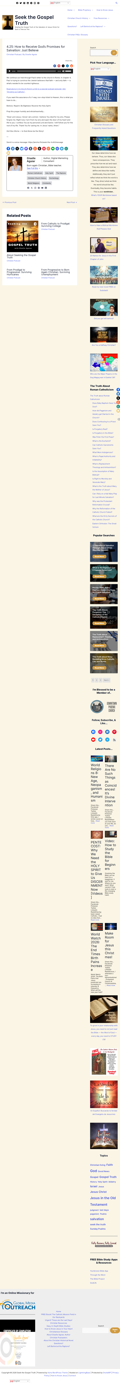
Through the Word (97, 1275)
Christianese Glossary (58, 1332)
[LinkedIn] (45, 187)
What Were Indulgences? (102, 452)
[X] (21, 3)
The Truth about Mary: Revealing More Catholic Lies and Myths (103, 659)
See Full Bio (32, 168)
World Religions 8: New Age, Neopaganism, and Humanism (97, 782)
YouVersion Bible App (99, 1271)
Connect (72, 1375)
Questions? (72, 26)
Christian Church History (78, 18)
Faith (109, 1164)
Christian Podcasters (58, 1337)
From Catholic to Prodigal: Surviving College (55, 224)
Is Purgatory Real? (100, 429)
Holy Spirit (102, 1182)
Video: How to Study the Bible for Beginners (110, 855)
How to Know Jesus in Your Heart (59, 1329)
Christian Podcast (14, 54)
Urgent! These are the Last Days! (58, 1320)
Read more (95, 920)
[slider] (68, 71)
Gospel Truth (107, 1177)
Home (70, 10)
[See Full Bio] (39, 168)
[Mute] (63, 71)
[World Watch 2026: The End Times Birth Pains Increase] (97, 927)
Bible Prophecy (84, 10)
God (93, 1171)
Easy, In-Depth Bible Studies (58, 1326)
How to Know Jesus (105, 10)
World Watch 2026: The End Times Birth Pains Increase (96, 952)
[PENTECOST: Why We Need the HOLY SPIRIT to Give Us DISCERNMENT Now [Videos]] (97, 835)
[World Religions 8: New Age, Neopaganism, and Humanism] (97, 759)
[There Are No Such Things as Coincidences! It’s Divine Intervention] (111, 759)
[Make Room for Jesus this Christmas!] (111, 926)
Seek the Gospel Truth (34, 20)
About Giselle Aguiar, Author (58, 1335)
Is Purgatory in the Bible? (102, 433)
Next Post (72, 202)
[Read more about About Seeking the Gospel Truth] (22, 236)
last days (104, 1210)
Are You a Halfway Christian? (104, 345)
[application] (40, 71)
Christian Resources (58, 1323)
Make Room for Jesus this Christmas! (109, 945)
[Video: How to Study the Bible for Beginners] (111, 834)
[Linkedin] (28, 3)
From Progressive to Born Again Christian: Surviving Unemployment (55, 272)
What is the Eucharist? (101, 441)
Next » (106, 680)
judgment (94, 1210)
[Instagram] (24, 3)
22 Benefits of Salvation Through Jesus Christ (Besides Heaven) (103, 547)
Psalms (103, 1214)
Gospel (94, 1177)
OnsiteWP (107, 1373)
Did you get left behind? (104, 318)
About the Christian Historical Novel (58, 1340)
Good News (103, 1171)
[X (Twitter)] (31, 187)
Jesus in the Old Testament (103, 1201)
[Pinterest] (38, 3)
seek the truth (98, 1224)
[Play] (9, 71)
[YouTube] (35, 3)
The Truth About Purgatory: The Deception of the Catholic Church (99, 613)
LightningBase (84, 1373)
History (93, 1182)
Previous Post (9, 202)
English (56, 3)
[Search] (114, 52)
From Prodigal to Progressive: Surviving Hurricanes (19, 272)
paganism (94, 1214)
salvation (97, 1219)
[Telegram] (31, 3)
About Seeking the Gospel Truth (21, 256)
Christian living (97, 1165)
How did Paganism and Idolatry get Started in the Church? (103, 414)
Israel (93, 1186)
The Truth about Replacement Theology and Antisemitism (102, 636)
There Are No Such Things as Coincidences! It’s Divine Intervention (111, 785)
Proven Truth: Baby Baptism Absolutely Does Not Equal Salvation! (103, 589)
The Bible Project (97, 1279)
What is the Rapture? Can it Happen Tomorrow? (103, 569)
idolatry (112, 1181)
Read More (99, 556)
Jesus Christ (98, 1191)
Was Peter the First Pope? (103, 437)
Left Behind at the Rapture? (91, 26)
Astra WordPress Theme (58, 1373)
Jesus (101, 1186)
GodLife (93, 1283)
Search (93, 48)
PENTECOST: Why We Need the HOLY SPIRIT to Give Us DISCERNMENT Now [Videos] (97, 869)
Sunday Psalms (98, 1229)
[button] (117, 3)
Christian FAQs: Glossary (78, 35)
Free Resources (100, 18)
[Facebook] (17, 3)
